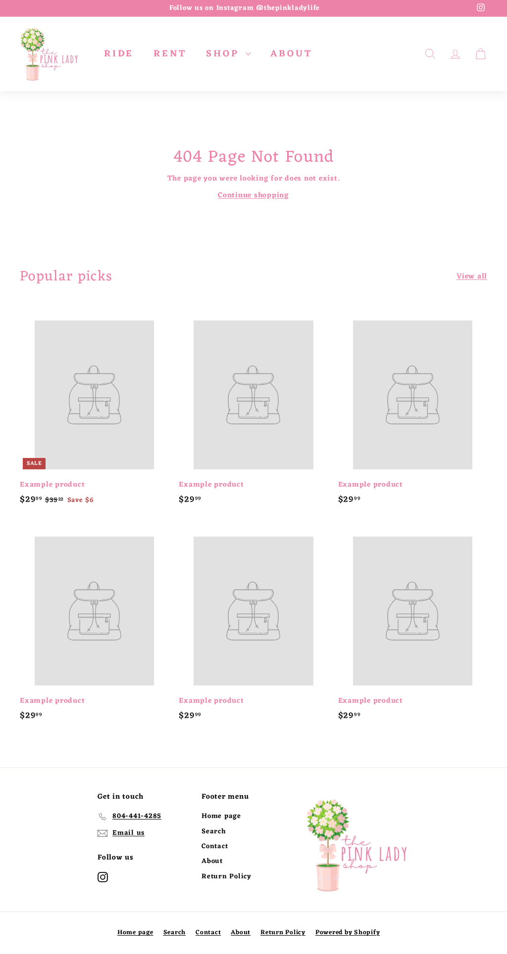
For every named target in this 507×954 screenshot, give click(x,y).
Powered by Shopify (347, 932)
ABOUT (291, 53)
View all (471, 277)
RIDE (119, 53)
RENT (169, 53)
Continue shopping (253, 195)
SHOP (224, 53)
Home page (221, 816)
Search (214, 831)
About (212, 861)
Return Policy (227, 876)
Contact (215, 846)
